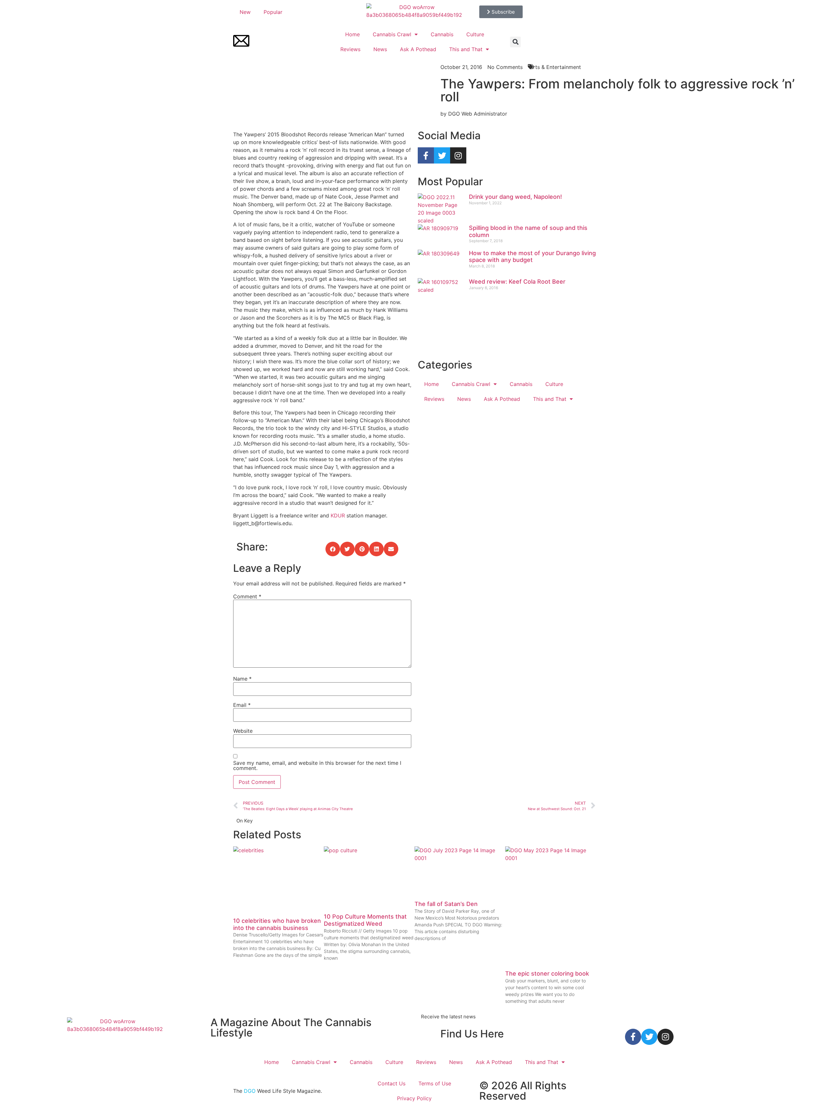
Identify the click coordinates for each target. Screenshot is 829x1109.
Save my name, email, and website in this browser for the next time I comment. (317, 765)
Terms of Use (434, 1083)
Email (242, 704)
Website (243, 730)
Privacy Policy (414, 1098)
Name (242, 678)
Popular (273, 12)
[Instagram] (458, 155)
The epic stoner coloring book (547, 973)
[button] (515, 42)
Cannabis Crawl (392, 34)
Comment (247, 596)
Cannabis (442, 34)
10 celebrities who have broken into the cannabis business (277, 924)
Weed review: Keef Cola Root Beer (517, 281)
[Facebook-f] (426, 155)
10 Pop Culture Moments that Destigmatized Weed (365, 920)
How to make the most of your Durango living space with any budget (532, 257)
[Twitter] (442, 155)
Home (352, 34)
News (380, 49)
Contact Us (391, 1083)
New (245, 12)
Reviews (350, 49)
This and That (466, 49)
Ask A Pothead (418, 49)
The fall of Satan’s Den (446, 903)
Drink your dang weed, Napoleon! (515, 196)
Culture (475, 34)
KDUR (338, 515)
